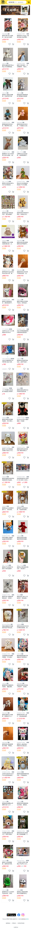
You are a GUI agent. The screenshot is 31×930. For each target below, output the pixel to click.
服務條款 (8, 923)
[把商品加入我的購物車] (13, 44)
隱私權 (14, 923)
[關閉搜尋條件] (16, 2)
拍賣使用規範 (21, 923)
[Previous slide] (17, 25)
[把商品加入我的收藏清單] (10, 44)
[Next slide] (28, 25)
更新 (27, 919)
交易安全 (16, 927)
